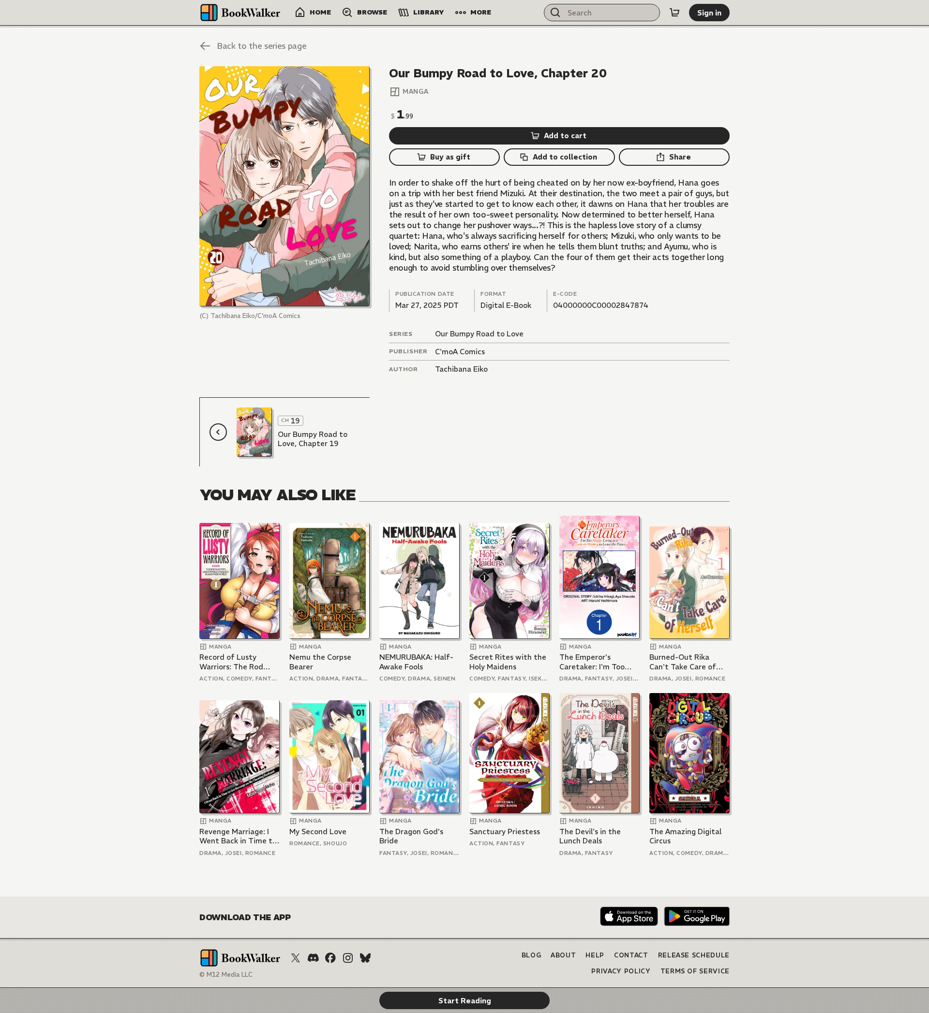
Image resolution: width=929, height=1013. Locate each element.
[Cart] (674, 12)
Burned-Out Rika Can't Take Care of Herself (682, 661)
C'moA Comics (460, 351)
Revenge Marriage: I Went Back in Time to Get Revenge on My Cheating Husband (238, 836)
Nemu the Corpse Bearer (320, 661)
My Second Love (317, 831)
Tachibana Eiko (461, 369)
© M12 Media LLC (226, 974)
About (563, 955)
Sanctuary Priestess (504, 831)
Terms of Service (695, 971)
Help (594, 955)
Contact (631, 955)
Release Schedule (694, 955)
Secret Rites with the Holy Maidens (507, 661)
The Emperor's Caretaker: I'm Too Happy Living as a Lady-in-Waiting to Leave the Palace (593, 661)
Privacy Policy (620, 971)
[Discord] (313, 958)
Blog (531, 955)
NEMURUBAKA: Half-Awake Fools (416, 661)
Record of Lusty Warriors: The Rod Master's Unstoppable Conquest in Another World (238, 661)
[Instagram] (348, 958)
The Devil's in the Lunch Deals (590, 836)
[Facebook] (330, 958)
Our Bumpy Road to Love (479, 333)
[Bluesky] (365, 958)
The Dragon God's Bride (411, 836)
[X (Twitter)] (295, 958)
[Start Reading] (284, 186)
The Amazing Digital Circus (685, 836)
